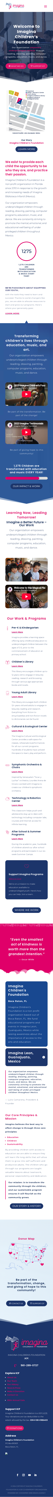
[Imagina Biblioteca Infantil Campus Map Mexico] (26, 134)
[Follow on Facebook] (17, 1475)
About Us (11, 1377)
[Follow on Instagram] (23, 1475)
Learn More (26, 149)
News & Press (13, 1388)
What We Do (17, 66)
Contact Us (17, 1303)
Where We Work (26, 910)
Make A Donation (15, 1391)
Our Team (12, 1381)
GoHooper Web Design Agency (32, 1493)
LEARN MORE (12, 313)
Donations (15, 1428)
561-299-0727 (29, 1365)
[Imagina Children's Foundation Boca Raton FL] (26, 580)
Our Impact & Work (26, 486)
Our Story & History (26, 1206)
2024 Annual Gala (16, 1400)
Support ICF (39, 66)
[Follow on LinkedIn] (35, 1475)
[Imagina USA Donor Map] (26, 1269)
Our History (12, 1384)
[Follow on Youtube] (29, 1475)
